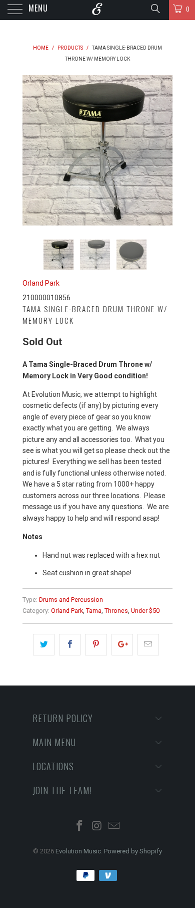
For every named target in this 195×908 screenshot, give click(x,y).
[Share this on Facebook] (69, 644)
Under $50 (145, 610)
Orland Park (41, 283)
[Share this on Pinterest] (95, 644)
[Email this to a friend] (148, 644)
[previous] (32, 150)
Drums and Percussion (71, 599)
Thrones (116, 610)
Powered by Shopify (133, 851)
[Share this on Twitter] (43, 644)
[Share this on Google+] (122, 644)
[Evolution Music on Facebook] (79, 826)
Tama (94, 610)
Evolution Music (78, 851)
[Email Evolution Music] (114, 826)
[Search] (155, 8)
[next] (163, 150)
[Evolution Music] (97, 10)
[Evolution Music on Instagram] (97, 826)
